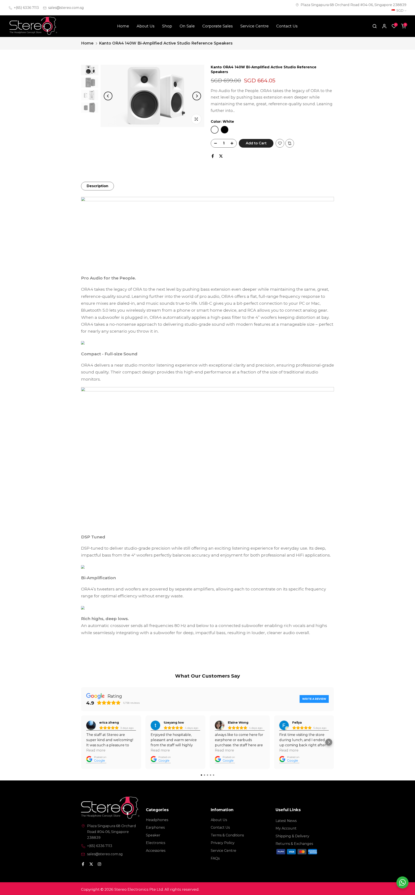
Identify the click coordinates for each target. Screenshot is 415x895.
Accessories (155, 851)
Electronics (155, 843)
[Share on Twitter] (221, 156)
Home (123, 26)
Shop (167, 26)
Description (97, 186)
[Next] (196, 96)
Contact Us (287, 26)
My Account (286, 828)
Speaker (153, 835)
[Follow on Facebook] (83, 864)
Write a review (314, 698)
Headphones (157, 820)
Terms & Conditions (227, 835)
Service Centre (254, 26)
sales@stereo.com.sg (66, 8)
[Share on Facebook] (213, 156)
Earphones (155, 827)
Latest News (286, 821)
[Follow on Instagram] (99, 864)
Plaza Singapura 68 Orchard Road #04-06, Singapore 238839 (353, 5)
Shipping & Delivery (292, 836)
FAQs (215, 858)
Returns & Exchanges (294, 844)
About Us (146, 26)
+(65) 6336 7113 (26, 8)
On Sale (187, 26)
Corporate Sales (217, 26)
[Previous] (108, 96)
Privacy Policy (223, 843)
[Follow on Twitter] (91, 864)
